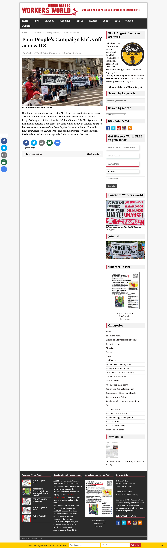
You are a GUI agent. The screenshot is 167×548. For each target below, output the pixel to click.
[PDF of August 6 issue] (26, 520)
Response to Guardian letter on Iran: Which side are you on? (41, 492)
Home (25, 21)
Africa (108, 331)
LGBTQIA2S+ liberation (116, 376)
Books (106, 21)
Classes (93, 21)
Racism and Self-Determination (120, 389)
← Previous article (33, 154)
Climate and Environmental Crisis (121, 340)
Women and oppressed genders (120, 417)
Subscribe (64, 21)
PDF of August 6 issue (39, 517)
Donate (26, 26)
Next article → (94, 154)
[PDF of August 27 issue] (26, 485)
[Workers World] (83, 10)
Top (107, 405)
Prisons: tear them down (117, 385)
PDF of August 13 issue (40, 509)
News (37, 21)
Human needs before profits (118, 364)
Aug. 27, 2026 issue (125, 313)
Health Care (111, 360)
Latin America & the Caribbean (120, 372)
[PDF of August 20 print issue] (26, 504)
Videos (129, 21)
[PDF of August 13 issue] (26, 512)
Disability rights (113, 344)
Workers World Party (115, 425)
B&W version (125, 316)
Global (109, 356)
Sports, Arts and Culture (117, 397)
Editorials (110, 348)
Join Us (79, 21)
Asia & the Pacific (113, 335)
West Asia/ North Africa (116, 413)
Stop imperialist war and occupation (122, 401)
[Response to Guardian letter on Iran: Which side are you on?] (26, 493)
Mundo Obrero (112, 380)
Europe (109, 352)
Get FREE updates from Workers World (47, 545)
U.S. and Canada (113, 409)
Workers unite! (113, 421)
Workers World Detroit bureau (42, 53)
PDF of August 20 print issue (40, 500)
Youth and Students (115, 429)
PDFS (117, 21)
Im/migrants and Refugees (118, 368)
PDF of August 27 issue (40, 481)
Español (49, 21)
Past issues (125, 319)
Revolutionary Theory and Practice (122, 393)
